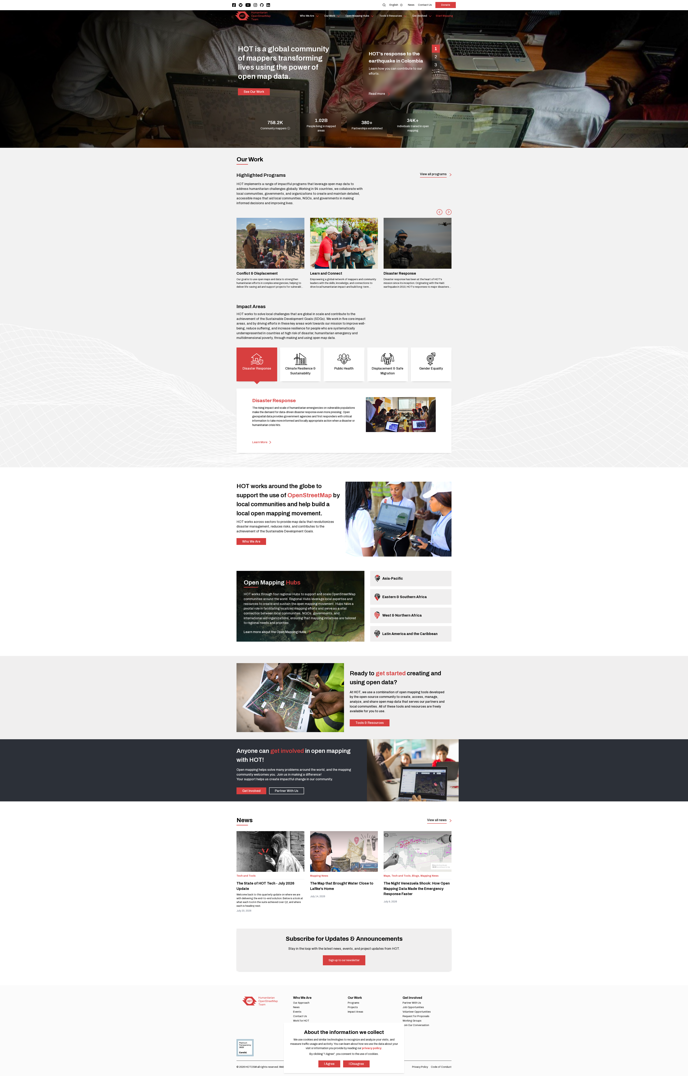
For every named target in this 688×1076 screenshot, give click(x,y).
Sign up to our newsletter (344, 960)
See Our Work (254, 92)
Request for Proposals (416, 1016)
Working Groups (412, 1020)
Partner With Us (286, 791)
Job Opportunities (413, 1007)
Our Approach (301, 1002)
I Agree (329, 1064)
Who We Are (251, 541)
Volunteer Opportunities (417, 1011)
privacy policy (371, 1048)
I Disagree (356, 1064)
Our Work (355, 998)
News (296, 1007)
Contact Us (300, 1016)
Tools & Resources (369, 723)
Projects (353, 1007)
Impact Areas (355, 1011)
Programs (353, 1002)
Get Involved (251, 791)
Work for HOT (301, 1020)
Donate (445, 5)
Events (297, 1011)
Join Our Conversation (416, 1025)
